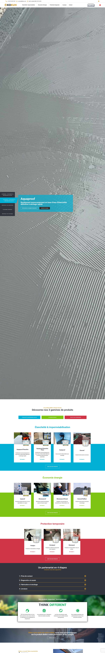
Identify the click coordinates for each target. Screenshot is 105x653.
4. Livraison (23, 589)
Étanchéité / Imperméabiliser (28, 5)
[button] (52, 576)
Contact (70, 5)
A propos (64, 5)
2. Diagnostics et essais (27, 580)
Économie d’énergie (42, 5)
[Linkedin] (98, 1)
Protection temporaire (54, 5)
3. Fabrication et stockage (28, 584)
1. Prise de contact (26, 576)
